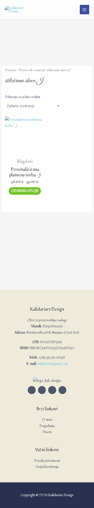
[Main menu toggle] (84, 9)
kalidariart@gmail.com (52, 363)
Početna (10, 70)
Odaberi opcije (25, 190)
